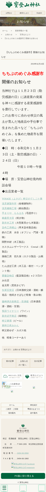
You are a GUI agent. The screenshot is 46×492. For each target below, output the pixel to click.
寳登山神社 (23, 4)
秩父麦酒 (7, 320)
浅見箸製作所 (9, 203)
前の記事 (10, 361)
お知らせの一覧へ (23, 363)
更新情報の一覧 (21, 31)
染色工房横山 (9, 227)
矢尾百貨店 (8, 290)
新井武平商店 (9, 315)
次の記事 (38, 361)
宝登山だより (25, 34)
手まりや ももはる (13, 213)
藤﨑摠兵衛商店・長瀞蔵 (15, 301)
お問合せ (9, 13)
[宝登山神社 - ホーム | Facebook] (23, 464)
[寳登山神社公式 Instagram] (23, 468)
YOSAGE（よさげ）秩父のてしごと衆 (22, 198)
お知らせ (8, 34)
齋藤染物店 (8, 275)
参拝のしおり (24, 13)
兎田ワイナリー (10, 311)
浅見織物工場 (9, 208)
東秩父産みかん (10, 325)
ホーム (5, 31)
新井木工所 (8, 222)
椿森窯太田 (8, 217)
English (39, 13)
